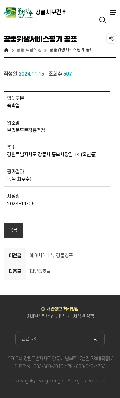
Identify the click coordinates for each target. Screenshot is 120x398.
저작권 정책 (83, 316)
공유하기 (111, 37)
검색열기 (102, 12)
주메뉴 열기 (113, 12)
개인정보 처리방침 (62, 308)
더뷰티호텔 (40, 271)
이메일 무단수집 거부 (45, 316)
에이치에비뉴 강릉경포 (51, 256)
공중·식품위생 (28, 49)
